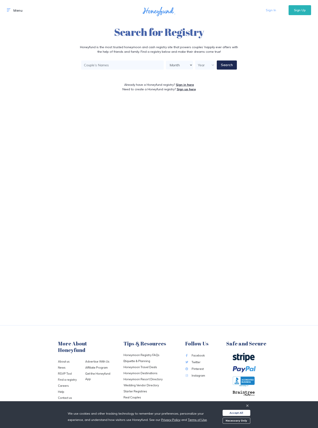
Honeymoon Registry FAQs (141, 355)
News (62, 367)
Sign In (271, 10)
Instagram (198, 375)
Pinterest (197, 369)
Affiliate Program (96, 367)
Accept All (236, 412)
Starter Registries (135, 391)
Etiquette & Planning (137, 361)
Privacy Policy (170, 420)
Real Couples (132, 397)
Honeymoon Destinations (140, 373)
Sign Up (300, 10)
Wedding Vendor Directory (141, 385)
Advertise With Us (97, 361)
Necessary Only (236, 420)
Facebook (198, 355)
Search (227, 65)
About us (64, 361)
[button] (8, 10)
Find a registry (67, 379)
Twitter (196, 362)
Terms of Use (197, 420)
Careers (63, 385)
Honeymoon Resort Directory (143, 379)
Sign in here (185, 85)
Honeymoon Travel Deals (140, 367)
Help (61, 391)
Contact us (65, 397)
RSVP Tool (65, 373)
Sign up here (186, 89)
